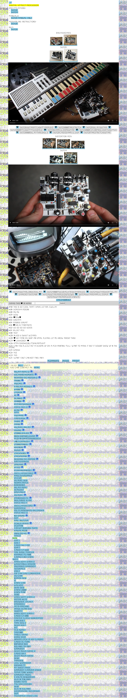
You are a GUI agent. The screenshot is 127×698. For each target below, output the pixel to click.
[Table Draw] (21, 634)
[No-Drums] (19, 515)
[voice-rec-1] (20, 502)
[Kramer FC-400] (22, 554)
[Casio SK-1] (20, 653)
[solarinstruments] (24, 374)
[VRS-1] (17, 571)
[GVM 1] (17, 547)
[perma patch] (21, 482)
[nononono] (19, 485)
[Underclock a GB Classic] (29, 639)
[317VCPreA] (20, 492)
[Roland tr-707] (22, 646)
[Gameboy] (19, 648)
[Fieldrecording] (23, 684)
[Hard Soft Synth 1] (24, 613)
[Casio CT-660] (21, 550)
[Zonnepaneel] (21, 444)
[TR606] (17, 380)
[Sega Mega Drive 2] (25, 651)
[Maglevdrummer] (23, 475)
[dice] (16, 412)
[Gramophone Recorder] (27, 691)
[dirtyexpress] (21, 461)
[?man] (17, 424)
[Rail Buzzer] (21, 520)
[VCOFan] (18, 525)
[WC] (16, 627)
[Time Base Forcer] (24, 552)
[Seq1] (16, 686)
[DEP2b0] (17, 127)
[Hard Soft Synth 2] (24, 597)
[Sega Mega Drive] (24, 656)
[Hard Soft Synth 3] (24, 561)
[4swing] (18, 430)
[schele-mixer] (21, 523)
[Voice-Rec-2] (21, 513)
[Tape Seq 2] (20, 623)
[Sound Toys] (20, 681)
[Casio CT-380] (21, 616)
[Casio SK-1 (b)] (22, 545)
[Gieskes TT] (20, 665)
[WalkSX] (18, 585)
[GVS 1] (17, 543)
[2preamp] (19, 464)
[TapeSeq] (19, 660)
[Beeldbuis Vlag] (23, 500)
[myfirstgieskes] (22, 404)
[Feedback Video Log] (26, 696)
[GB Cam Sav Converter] (27, 573)
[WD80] (17, 389)
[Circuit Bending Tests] (26, 528)
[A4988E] (18, 401)
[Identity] (18, 611)
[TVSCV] (17, 535)
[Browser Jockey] (24, 601)
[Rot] (16, 518)
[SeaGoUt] (19, 489)
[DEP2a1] (10, 292)
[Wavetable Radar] (25, 564)
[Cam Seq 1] (19, 620)
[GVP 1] (17, 540)
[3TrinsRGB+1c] (21, 498)
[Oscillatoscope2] (24, 473)
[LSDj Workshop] (22, 663)
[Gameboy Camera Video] (27, 670)
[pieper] (17, 450)
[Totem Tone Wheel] (24, 672)
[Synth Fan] (20, 592)
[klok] (17, 410)
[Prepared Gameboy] (25, 566)
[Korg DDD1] (20, 637)
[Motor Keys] (20, 599)
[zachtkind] (20, 453)
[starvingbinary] (23, 470)
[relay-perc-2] (22, 371)
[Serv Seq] (19, 587)
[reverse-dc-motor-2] (26, 377)
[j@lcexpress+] (22, 441)
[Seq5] (17, 658)
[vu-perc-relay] (22, 427)
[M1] (15, 395)
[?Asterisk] (20, 418)
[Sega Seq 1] (20, 625)
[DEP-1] (16, 559)
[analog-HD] (20, 533)
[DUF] (16, 693)
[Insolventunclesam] (24, 436)
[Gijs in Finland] (22, 679)
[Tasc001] (18, 632)
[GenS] (17, 594)
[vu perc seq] (21, 480)
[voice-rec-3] (21, 407)
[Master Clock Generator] (28, 618)
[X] (15, 580)
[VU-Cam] (18, 576)
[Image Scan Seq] (23, 608)
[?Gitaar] (19, 415)
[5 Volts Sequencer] (24, 677)
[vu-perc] (18, 495)
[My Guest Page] (22, 667)
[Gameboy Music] (22, 674)
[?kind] (17, 421)
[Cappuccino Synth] (24, 557)
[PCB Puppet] (20, 630)
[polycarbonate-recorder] (29, 510)
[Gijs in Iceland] (22, 689)
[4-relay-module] (23, 386)
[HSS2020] (18, 447)
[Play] (36, 127)
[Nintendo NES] (21, 644)
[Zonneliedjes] (21, 433)
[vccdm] (18, 478)
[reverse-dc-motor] (25, 459)
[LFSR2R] (18, 392)
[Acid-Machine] (21, 606)
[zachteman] (20, 456)
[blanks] (18, 398)
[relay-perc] (21, 487)
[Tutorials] (19, 568)
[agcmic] (18, 383)
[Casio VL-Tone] (22, 641)
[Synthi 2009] (20, 590)
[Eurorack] (20, 508)
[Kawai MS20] (21, 530)
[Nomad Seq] (20, 578)
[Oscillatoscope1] (23, 505)
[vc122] (17, 467)
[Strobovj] (19, 604)
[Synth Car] (20, 583)
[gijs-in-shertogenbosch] (27, 438)
